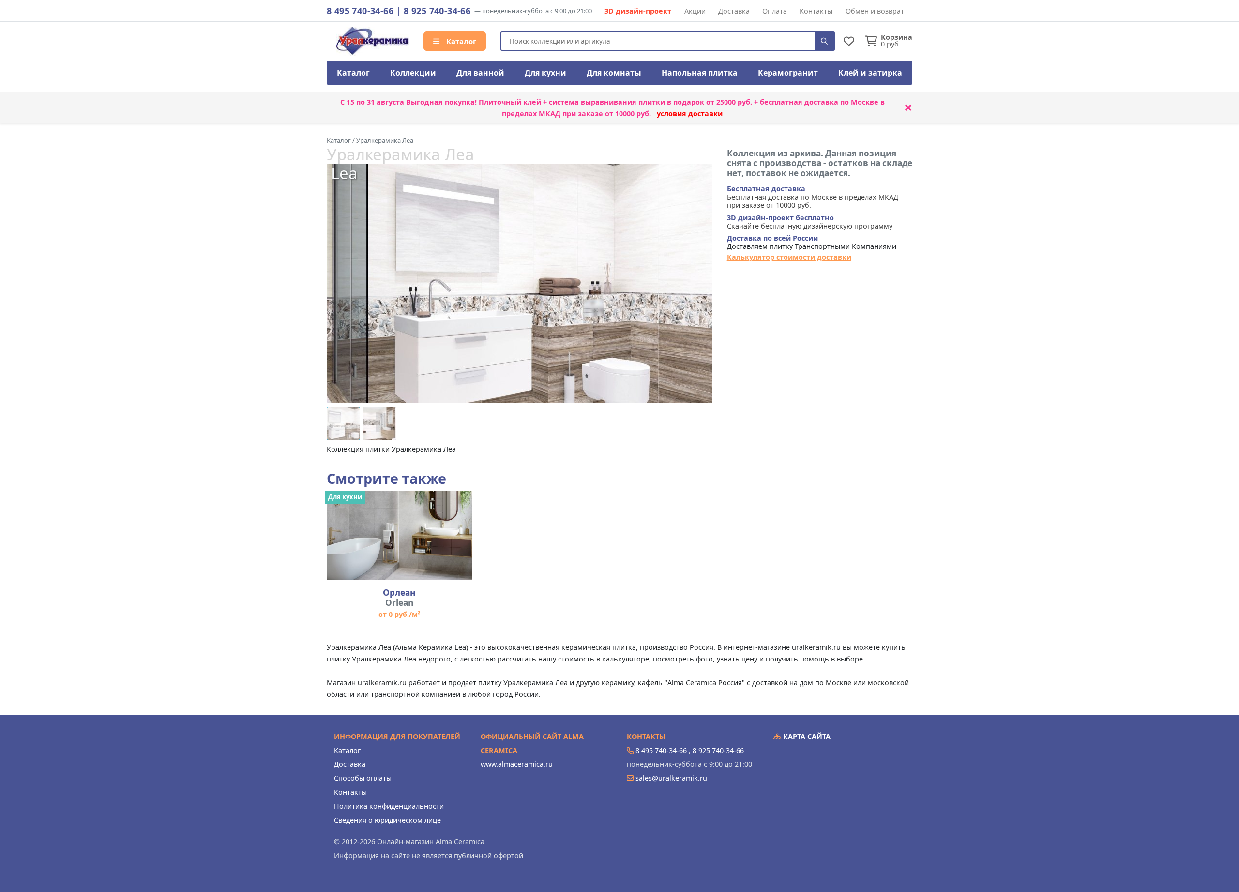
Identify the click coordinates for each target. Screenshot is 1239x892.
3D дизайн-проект (637, 10)
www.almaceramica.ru (517, 764)
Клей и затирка (870, 72)
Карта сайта (806, 736)
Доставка (734, 10)
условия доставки (690, 113)
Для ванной (480, 72)
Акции (695, 10)
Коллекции (413, 72)
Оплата (774, 10)
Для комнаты (614, 72)
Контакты (816, 10)
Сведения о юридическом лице (387, 820)
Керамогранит (788, 72)
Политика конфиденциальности (389, 806)
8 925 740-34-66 (437, 10)
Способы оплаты (363, 778)
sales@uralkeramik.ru (671, 778)
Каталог (460, 41)
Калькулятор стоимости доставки (789, 257)
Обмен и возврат (875, 10)
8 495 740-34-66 (360, 10)
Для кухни (545, 72)
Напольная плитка (700, 72)
